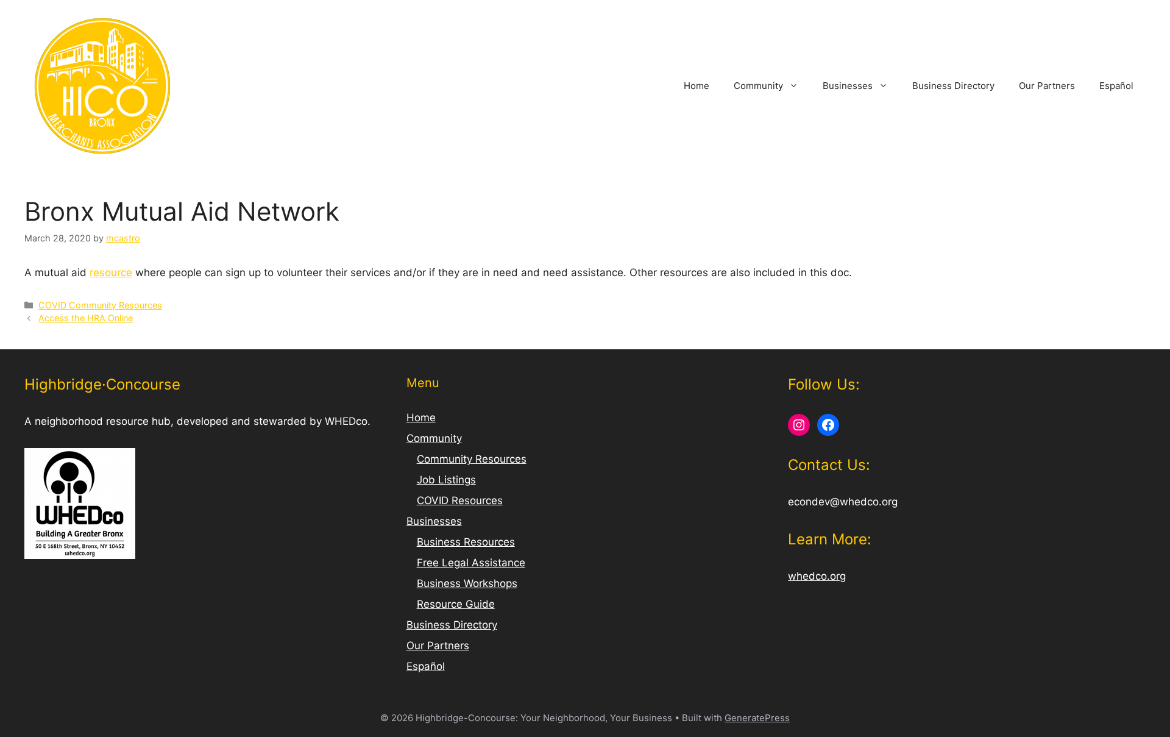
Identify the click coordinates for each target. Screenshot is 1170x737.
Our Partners (1047, 85)
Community (758, 85)
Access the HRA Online (85, 318)
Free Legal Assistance (471, 563)
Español (1116, 85)
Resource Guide (456, 604)
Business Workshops (467, 583)
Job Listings (446, 480)
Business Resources (466, 542)
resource (111, 272)
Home (696, 85)
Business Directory (953, 85)
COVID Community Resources (100, 305)
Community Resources (471, 459)
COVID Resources (460, 500)
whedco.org (817, 576)
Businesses (848, 85)
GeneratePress (757, 718)
